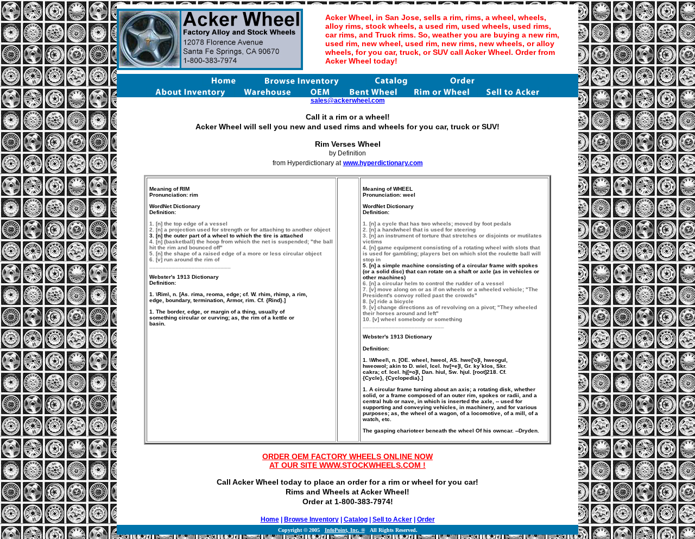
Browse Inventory (311, 519)
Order (426, 519)
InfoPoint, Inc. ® (345, 530)
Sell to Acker (392, 519)
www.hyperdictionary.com (383, 163)
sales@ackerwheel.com (348, 100)
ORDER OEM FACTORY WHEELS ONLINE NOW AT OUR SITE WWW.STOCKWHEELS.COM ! (347, 460)
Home (270, 519)
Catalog (356, 519)
